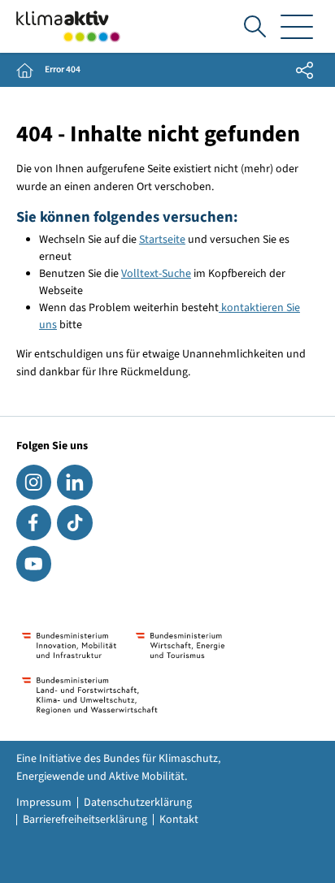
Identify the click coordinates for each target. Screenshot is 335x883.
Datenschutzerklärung (138, 802)
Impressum (44, 802)
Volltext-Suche (156, 274)
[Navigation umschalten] (297, 26)
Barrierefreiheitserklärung (85, 819)
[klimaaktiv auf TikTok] (74, 522)
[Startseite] (68, 26)
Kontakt (178, 819)
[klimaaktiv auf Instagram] (33, 482)
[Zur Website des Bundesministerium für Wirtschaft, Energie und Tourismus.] (180, 645)
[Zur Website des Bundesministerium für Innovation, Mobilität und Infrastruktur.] (69, 645)
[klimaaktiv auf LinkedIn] (74, 482)
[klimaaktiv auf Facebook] (33, 522)
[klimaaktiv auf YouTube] (33, 563)
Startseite (162, 240)
